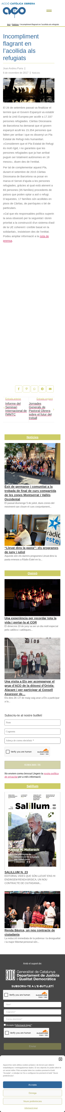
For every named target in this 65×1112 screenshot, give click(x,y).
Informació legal (31, 1108)
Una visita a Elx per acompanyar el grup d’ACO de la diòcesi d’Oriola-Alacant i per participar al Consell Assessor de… (30, 688)
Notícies (15, 24)
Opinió (32, 573)
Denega (32, 1093)
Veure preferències (32, 1101)
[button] (60, 1059)
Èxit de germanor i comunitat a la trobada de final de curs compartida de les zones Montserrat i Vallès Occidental (30, 493)
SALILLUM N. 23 (16, 872)
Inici (8, 24)
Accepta (32, 1084)
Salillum (32, 786)
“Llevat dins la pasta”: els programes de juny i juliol (31, 550)
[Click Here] (49, 11)
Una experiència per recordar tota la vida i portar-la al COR (30, 620)
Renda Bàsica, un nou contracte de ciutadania (30, 932)
